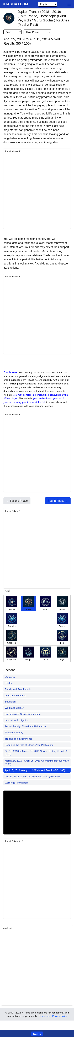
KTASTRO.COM (15, 4)
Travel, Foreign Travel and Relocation (25, 726)
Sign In (37, 1034)
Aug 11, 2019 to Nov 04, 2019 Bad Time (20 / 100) (32, 776)
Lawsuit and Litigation (16, 720)
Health (8, 683)
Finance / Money (14, 732)
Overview (10, 677)
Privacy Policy (59, 1016)
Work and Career (14, 707)
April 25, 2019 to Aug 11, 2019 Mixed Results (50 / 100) (35, 770)
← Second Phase (17, 500)
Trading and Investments (18, 738)
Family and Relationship (18, 689)
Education (10, 701)
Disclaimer (44, 1016)
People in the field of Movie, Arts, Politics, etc (29, 745)
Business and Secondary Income (23, 714)
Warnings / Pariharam (16, 782)
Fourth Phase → (58, 500)
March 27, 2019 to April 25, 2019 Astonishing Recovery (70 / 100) (37, 762)
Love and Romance (15, 695)
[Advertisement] (37, 190)
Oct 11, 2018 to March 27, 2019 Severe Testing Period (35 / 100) (36, 753)
